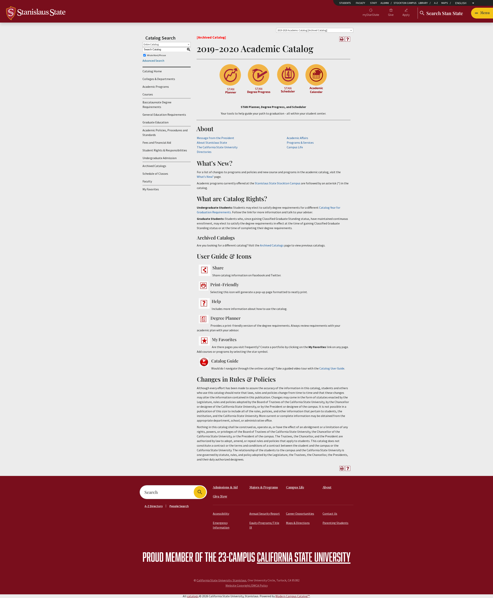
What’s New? (205, 177)
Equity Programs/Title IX (264, 525)
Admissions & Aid (225, 487)
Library (423, 3)
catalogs (193, 596)
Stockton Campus (405, 3)
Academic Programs (156, 87)
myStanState (371, 15)
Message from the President (215, 138)
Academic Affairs (297, 138)
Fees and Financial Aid (157, 142)
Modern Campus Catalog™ (292, 596)
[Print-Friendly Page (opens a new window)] (341, 39)
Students (345, 3)
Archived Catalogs (154, 166)
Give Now (220, 496)
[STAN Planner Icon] (230, 93)
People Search (179, 506)
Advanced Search (153, 60)
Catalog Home (152, 71)
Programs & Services (300, 142)
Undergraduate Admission (160, 158)
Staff (373, 3)
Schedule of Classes (155, 173)
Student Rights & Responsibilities (165, 150)
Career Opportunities (300, 513)
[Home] (35, 13)
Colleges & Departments (159, 79)
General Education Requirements (164, 114)
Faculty (360, 3)
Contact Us (330, 513)
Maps (444, 3)
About (327, 487)
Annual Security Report (264, 513)
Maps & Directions (298, 523)
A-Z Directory (154, 506)
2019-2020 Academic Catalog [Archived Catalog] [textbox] (302, 30)
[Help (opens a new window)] (347, 39)
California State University (303, 557)
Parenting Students (335, 523)
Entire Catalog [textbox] (151, 44)
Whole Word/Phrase (156, 55)
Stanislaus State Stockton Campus (277, 183)
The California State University (217, 147)
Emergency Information (221, 525)
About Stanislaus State (212, 142)
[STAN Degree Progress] (259, 93)
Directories (204, 152)
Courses (148, 94)
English (460, 3)
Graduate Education (156, 122)
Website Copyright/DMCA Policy (247, 585)
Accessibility (221, 513)
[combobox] (314, 30)
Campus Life (295, 147)
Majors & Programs (263, 487)
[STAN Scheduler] (288, 93)
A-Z (436, 3)
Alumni (385, 3)
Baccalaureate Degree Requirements (157, 104)
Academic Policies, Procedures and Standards (165, 132)
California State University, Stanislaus (221, 580)
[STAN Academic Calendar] (316, 93)
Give (391, 15)
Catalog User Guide (331, 368)
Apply (406, 15)
